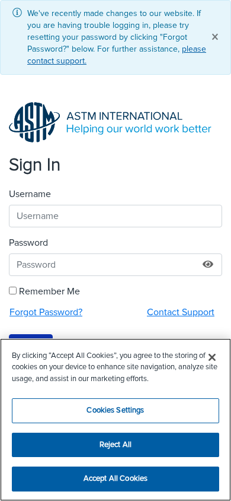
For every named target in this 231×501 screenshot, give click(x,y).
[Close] (212, 357)
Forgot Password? (45, 312)
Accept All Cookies (115, 479)
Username (30, 194)
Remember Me (49, 291)
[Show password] (208, 264)
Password (28, 243)
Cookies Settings (115, 410)
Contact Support (180, 312)
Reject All (115, 445)
